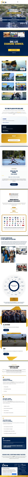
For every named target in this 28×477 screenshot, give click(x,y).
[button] (17, 2)
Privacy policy (10, 476)
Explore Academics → (6, 122)
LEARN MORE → (14, 184)
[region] (9, 471)
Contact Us (14, 52)
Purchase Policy (17, 476)
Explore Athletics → (6, 130)
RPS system (19, 112)
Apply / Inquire (14, 18)
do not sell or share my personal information (23, 476)
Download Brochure (14, 21)
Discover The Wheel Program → (14, 140)
